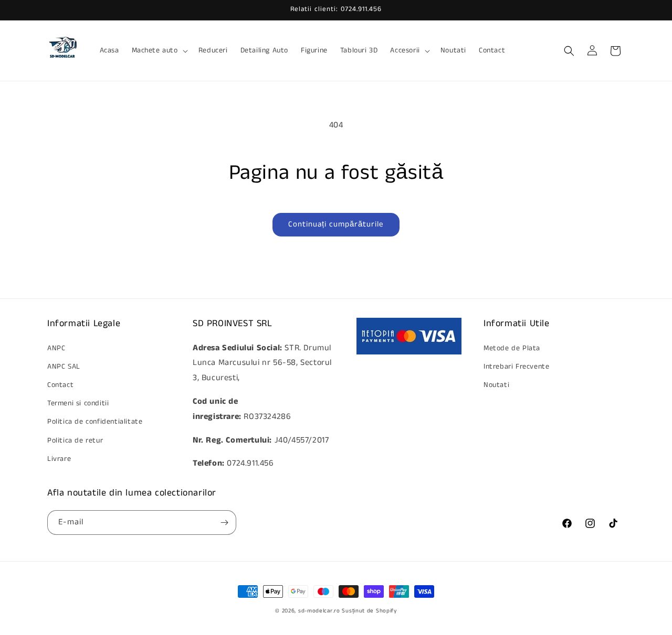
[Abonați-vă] (224, 522)
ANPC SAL (63, 366)
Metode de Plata (512, 348)
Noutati (496, 385)
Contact (60, 385)
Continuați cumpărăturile (336, 224)
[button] (158, 50)
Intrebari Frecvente (516, 366)
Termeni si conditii (78, 403)
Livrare (59, 459)
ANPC (56, 348)
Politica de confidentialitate (94, 421)
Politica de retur (75, 440)
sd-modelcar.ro (319, 611)
